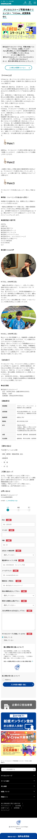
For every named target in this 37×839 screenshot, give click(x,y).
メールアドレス (7, 570)
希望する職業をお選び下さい (11, 601)
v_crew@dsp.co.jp (11, 500)
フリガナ (4, 530)
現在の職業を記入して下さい (11, 591)
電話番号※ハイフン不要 (9, 560)
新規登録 (30, 3)
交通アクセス (5, 808)
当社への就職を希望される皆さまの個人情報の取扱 (17, 661)
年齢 (3, 540)
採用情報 (16, 808)
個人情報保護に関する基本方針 (10, 803)
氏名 (3, 520)
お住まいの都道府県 (8, 550)
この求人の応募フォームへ (17, 67)
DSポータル (25, 3)
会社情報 (18, 805)
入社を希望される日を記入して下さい (13, 610)
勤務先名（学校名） (8, 581)
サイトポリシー (6, 805)
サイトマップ (5, 810)
